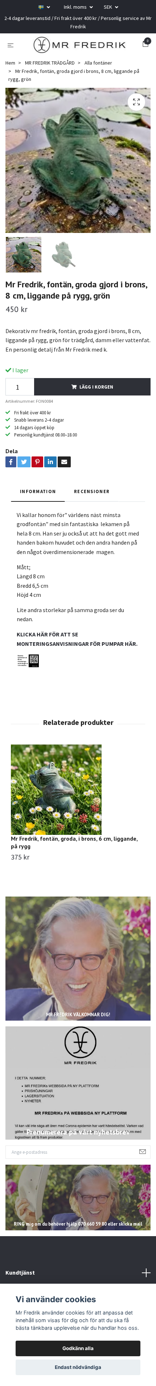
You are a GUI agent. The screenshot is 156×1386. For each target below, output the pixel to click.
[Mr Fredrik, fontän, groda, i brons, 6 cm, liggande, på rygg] (78, 791)
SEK (108, 7)
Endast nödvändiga (78, 1367)
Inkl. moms (76, 7)
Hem (10, 64)
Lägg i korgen (96, 388)
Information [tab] (38, 493)
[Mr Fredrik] (80, 45)
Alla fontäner (98, 64)
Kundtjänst (20, 1274)
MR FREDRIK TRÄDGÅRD (50, 64)
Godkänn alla (78, 1348)
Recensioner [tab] (92, 493)
